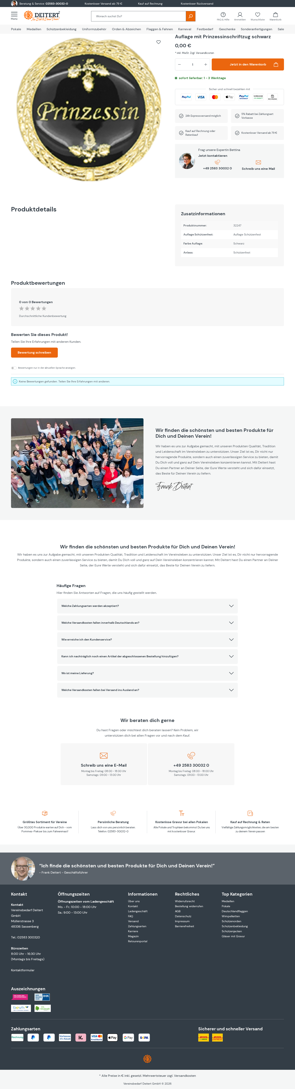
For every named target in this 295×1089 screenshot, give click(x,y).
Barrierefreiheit (184, 926)
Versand (133, 921)
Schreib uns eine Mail (258, 169)
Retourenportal (137, 941)
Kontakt (133, 906)
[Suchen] (190, 16)
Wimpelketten (231, 916)
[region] (89, 111)
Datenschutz (183, 916)
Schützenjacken (232, 931)
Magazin (133, 936)
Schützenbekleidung (235, 926)
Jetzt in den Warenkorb (248, 64)
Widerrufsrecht (185, 901)
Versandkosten (185, 1076)
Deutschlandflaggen (235, 911)
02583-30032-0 (57, 3)
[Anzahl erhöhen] (205, 64)
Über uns (134, 901)
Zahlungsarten (137, 926)
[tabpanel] (229, 235)
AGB (177, 911)
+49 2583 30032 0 (217, 168)
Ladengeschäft (138, 911)
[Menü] (15, 15)
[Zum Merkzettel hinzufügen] (158, 42)
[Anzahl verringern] (179, 64)
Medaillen (228, 901)
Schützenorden (231, 921)
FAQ (130, 916)
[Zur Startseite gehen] (46, 16)
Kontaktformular (23, 970)
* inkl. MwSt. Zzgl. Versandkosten (194, 53)
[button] (147, 606)
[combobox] (138, 16)
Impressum (182, 921)
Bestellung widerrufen (189, 906)
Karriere (133, 931)
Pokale (226, 906)
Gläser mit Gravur (233, 936)
